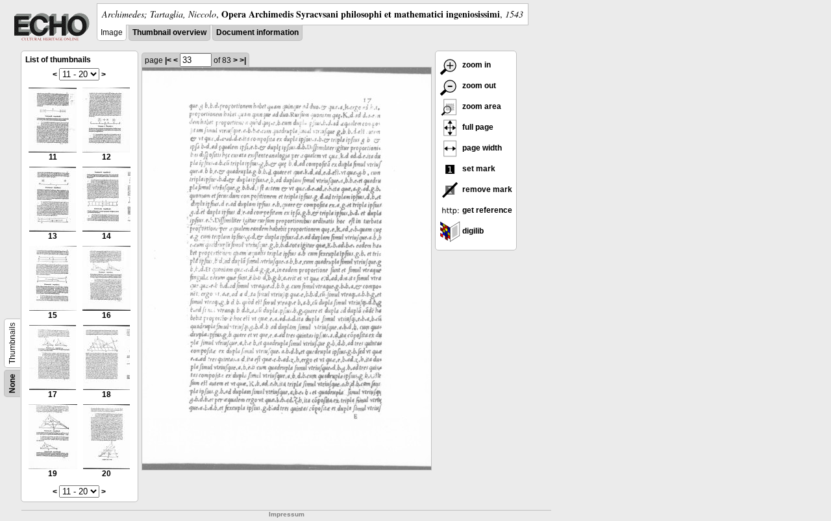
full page (476, 127)
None (12, 383)
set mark (477, 168)
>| (243, 60)
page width (481, 147)
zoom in (475, 64)
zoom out (478, 85)
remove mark (486, 189)
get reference (486, 210)
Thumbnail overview (169, 32)
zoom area (480, 106)
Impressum (286, 514)
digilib (472, 231)
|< (168, 60)
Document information (257, 32)
